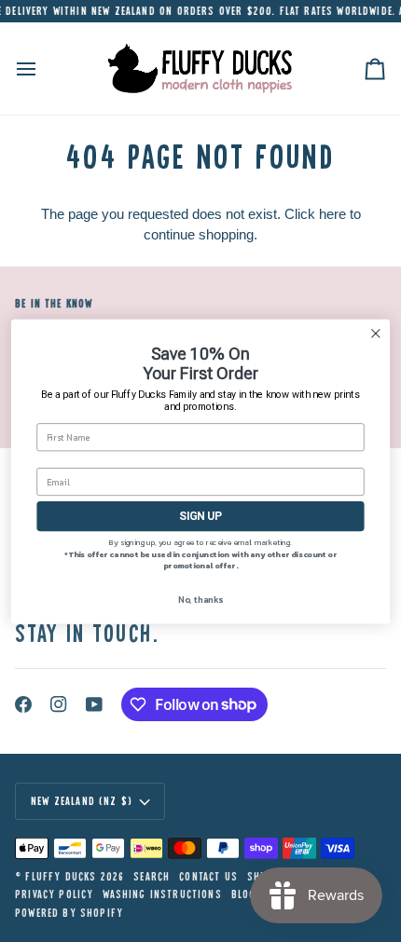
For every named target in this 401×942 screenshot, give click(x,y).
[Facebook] (23, 704)
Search (151, 876)
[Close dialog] (375, 333)
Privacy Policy (54, 894)
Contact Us (208, 876)
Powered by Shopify (69, 913)
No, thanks (200, 598)
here (332, 214)
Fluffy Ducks (60, 876)
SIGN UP (200, 515)
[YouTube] (94, 704)
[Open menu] (43, 68)
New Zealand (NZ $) (81, 801)
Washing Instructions (162, 894)
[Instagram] (58, 704)
